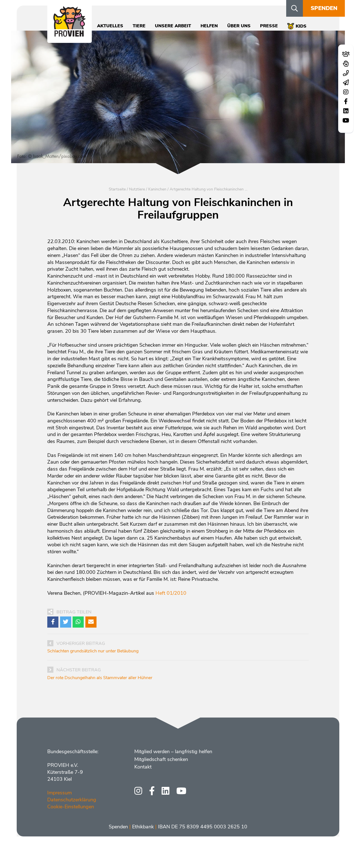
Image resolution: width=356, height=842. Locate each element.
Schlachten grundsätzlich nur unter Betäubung (93, 651)
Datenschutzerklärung (71, 799)
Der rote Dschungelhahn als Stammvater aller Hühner (99, 678)
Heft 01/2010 (170, 593)
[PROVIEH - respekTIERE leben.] (69, 34)
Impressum (59, 792)
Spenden (324, 8)
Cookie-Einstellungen (70, 806)
